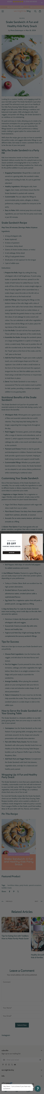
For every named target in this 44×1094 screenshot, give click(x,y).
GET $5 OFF (11, 552)
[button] (38, 1088)
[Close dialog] (42, 535)
